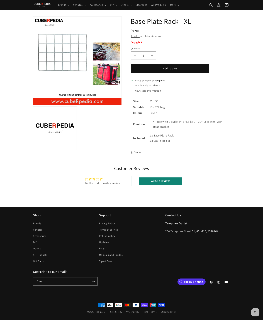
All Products (40, 254)
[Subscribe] (93, 281)
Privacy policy (132, 311)
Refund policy (107, 235)
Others (37, 248)
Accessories (40, 235)
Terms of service (149, 311)
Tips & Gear (105, 261)
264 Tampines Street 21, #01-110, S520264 (191, 231)
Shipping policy (168, 311)
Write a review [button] (160, 181)
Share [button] (137, 152)
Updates (104, 242)
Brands (37, 223)
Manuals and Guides (111, 254)
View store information (148, 90)
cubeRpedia (99, 312)
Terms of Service (108, 229)
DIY (35, 242)
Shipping (135, 36)
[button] (63, 5)
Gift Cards (39, 261)
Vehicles (38, 229)
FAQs (102, 248)
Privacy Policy (107, 223)
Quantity (135, 48)
